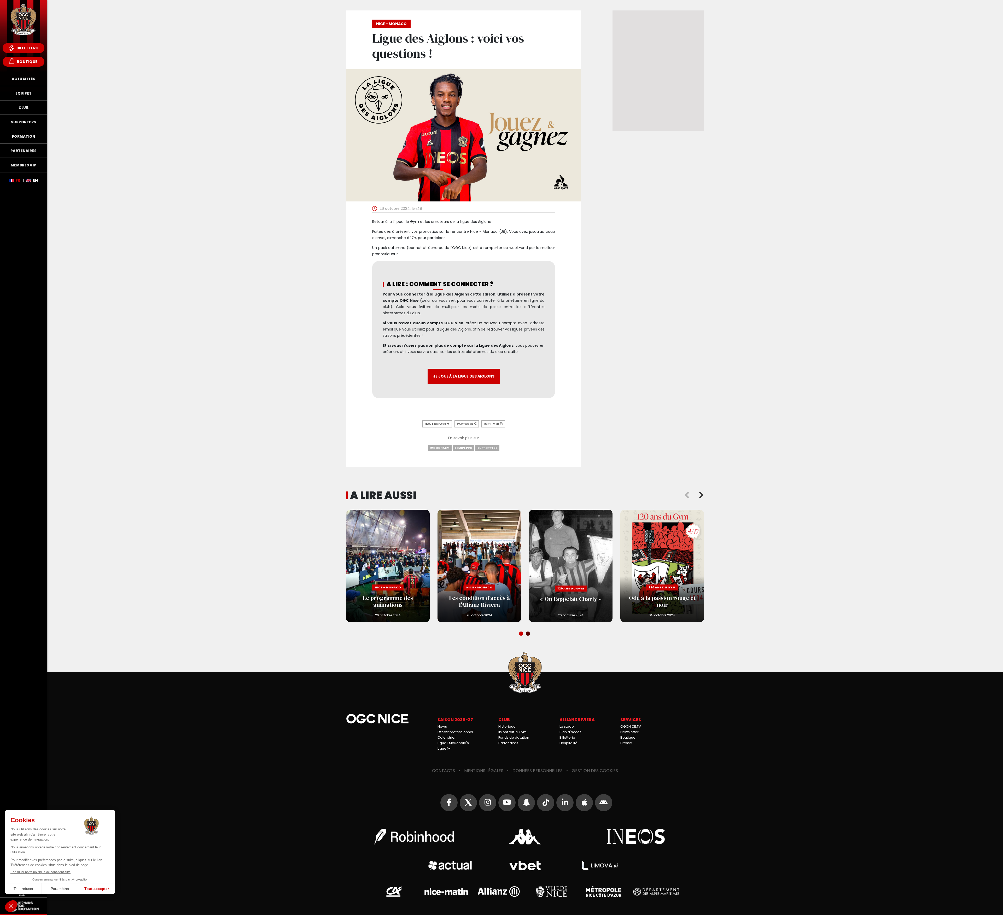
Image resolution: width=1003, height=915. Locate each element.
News (442, 726)
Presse (626, 742)
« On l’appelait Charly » (571, 566)
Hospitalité (568, 742)
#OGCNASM (440, 448)
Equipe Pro (463, 448)
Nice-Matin (446, 891)
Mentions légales (483, 771)
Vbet (525, 865)
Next (701, 495)
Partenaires (508, 742)
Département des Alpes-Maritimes (656, 892)
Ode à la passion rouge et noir (662, 566)
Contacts (443, 771)
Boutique (27, 61)
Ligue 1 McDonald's (453, 742)
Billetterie (27, 48)
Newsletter (629, 731)
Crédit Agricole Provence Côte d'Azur (393, 891)
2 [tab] (528, 634)
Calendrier (447, 737)
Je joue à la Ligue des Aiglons (463, 376)
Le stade (566, 726)
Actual (450, 865)
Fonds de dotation (513, 737)
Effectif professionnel (455, 731)
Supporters (487, 448)
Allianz (499, 891)
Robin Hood (414, 836)
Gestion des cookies (595, 771)
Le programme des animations (388, 566)
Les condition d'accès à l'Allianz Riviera (479, 566)
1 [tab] (521, 634)
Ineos (636, 836)
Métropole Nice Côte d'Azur (603, 891)
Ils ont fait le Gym (512, 731)
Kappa (525, 836)
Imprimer (492, 424)
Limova (600, 865)
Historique (507, 726)
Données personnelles (537, 771)
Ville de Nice (551, 891)
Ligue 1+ (444, 748)
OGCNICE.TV (630, 726)
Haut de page (436, 424)
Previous (687, 495)
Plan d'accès (570, 731)
